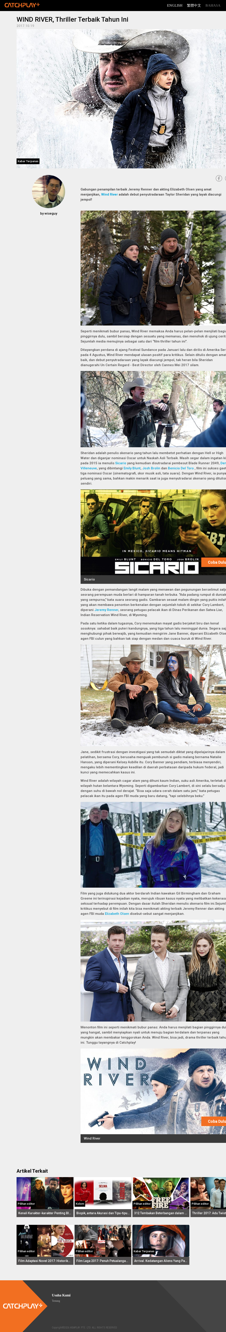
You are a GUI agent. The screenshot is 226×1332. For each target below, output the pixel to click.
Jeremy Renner (106, 610)
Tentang (56, 1300)
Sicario (120, 463)
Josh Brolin (151, 468)
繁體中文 (194, 5)
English (175, 5)
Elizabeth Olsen (117, 914)
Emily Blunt (132, 468)
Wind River (109, 194)
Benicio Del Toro (181, 468)
